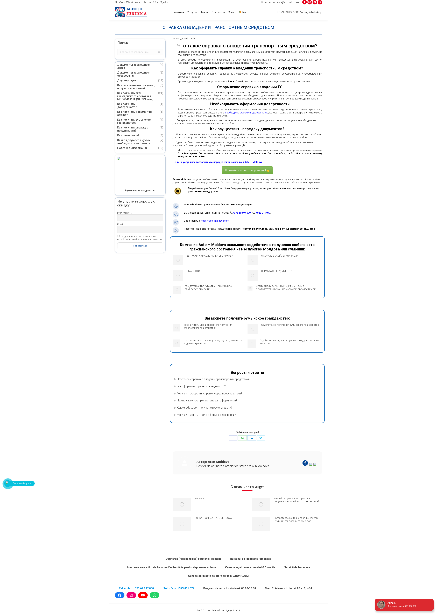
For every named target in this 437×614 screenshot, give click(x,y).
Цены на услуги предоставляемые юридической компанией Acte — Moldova (218, 162)
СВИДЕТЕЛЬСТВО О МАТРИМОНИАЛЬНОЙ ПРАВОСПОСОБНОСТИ (208, 288)
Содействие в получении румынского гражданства (290, 324)
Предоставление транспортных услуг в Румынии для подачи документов (213, 342)
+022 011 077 (263, 212)
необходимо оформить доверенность (246, 112)
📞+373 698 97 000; (241, 212)
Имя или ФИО (124, 213)
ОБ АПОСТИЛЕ (195, 271)
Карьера (199, 498)
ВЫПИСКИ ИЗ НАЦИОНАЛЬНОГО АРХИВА (210, 255)
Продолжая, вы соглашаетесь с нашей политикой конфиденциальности (140, 238)
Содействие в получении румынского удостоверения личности (289, 342)
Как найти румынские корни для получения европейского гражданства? (208, 326)
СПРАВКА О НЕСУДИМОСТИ (276, 271)
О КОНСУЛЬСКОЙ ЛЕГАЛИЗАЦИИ (279, 255)
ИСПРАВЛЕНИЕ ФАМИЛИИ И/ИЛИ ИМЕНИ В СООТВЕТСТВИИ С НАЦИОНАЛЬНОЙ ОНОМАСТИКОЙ (286, 288)
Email (120, 224)
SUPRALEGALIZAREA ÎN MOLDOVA (213, 518)
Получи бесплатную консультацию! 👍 (247, 170)
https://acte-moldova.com (215, 220)
